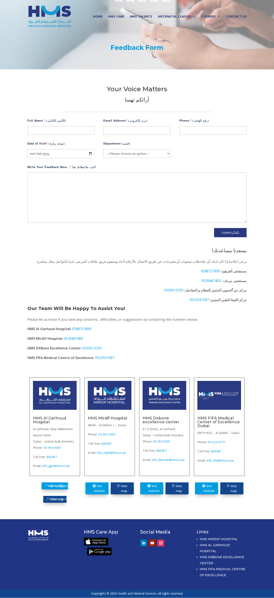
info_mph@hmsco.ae (111, 453)
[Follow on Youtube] (152, 543)
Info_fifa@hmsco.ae (220, 460)
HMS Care (116, 16)
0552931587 (200, 299)
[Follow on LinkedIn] (143, 543)
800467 (52, 457)
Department (116, 143)
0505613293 (174, 290)
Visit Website (57, 486)
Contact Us (236, 16)
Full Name (46, 120)
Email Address (125, 120)
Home (98, 16)
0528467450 (211, 280)
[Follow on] (169, 541)
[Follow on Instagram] (160, 543)
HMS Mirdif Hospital (219, 539)
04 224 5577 (216, 442)
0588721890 (211, 271)
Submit (230, 232)
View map (56, 499)
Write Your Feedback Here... (61, 167)
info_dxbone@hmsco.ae (168, 460)
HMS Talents (141, 16)
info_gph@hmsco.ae (56, 466)
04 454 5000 (52, 448)
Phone (194, 120)
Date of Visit (46, 143)
